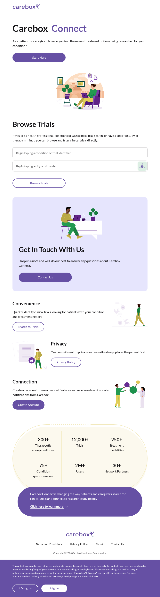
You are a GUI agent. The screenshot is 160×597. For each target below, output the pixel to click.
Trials (80, 445)
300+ (43, 439)
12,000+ (80, 439)
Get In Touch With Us (51, 249)
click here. (94, 576)
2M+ (80, 465)
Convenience (26, 303)
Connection (24, 381)
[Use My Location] (142, 166)
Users (80, 471)
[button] (39, 57)
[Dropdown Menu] (144, 6)
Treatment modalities (117, 447)
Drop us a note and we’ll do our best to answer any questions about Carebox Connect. (69, 263)
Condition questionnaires (43, 473)
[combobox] (81, 154)
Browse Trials (33, 124)
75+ (43, 465)
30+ (117, 465)
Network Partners (117, 471)
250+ (116, 439)
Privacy (59, 343)
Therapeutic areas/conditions (43, 447)
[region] (80, 269)
